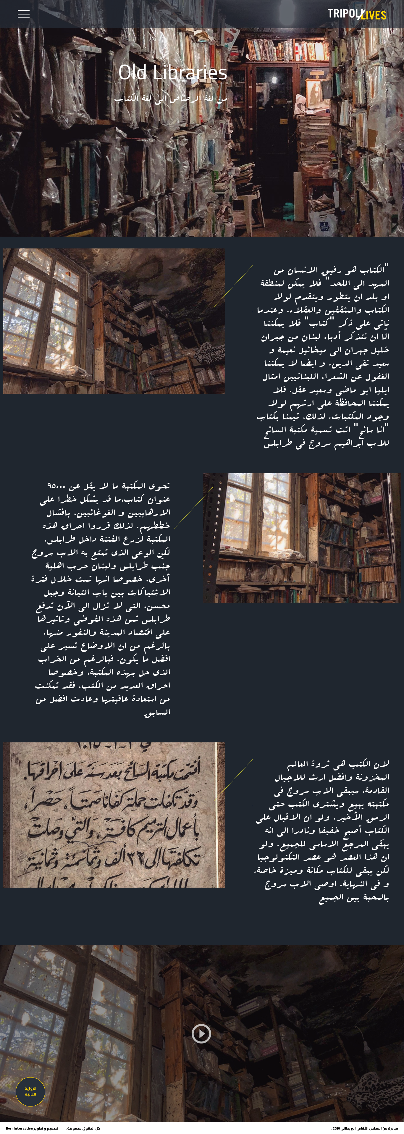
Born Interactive (19, 1128)
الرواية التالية (30, 1091)
